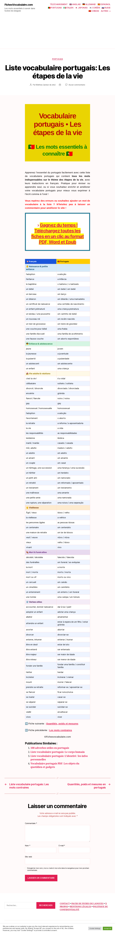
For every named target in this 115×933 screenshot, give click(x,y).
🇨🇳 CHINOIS (93, 11)
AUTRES (104, 11)
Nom (27, 846)
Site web (28, 857)
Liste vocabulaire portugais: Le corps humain (58, 752)
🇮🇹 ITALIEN (68, 8)
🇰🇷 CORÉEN (94, 8)
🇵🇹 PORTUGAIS (55, 8)
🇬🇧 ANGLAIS (75, 4)
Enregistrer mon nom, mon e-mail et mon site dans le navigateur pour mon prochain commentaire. (58, 869)
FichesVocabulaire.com (18, 4)
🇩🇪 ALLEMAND (89, 4)
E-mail (62, 846)
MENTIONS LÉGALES (80, 906)
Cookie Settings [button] (95, 928)
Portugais (57, 59)
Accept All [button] (107, 928)
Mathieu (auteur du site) (46, 85)
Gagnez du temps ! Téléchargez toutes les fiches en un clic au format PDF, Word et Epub (57, 233)
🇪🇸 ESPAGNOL (104, 4)
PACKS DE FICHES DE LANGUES (87, 903)
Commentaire (31, 823)
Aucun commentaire (77, 85)
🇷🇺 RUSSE (106, 8)
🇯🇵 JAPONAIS (81, 8)
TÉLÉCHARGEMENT (58, 4)
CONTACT (65, 903)
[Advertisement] (57, 32)
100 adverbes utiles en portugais (50, 748)
